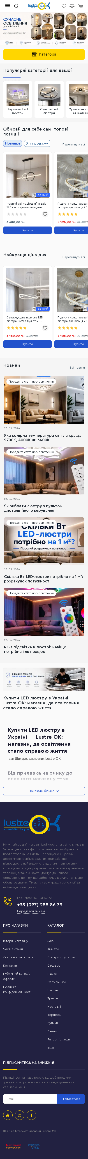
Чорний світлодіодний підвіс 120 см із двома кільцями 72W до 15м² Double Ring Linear (26, 206)
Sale (50, 941)
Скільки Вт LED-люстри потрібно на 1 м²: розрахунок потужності (43, 579)
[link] (27, 176)
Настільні (54, 1006)
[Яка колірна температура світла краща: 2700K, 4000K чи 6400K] (44, 400)
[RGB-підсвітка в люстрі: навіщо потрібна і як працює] (44, 612)
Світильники (56, 982)
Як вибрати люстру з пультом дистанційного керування (33, 508)
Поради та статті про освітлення (31, 381)
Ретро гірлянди (58, 1039)
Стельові (54, 965)
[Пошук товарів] (16, 6)
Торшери (54, 1014)
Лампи (52, 1031)
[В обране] (45, 214)
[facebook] (31, 1115)
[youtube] (8, 1115)
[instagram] (19, 1115)
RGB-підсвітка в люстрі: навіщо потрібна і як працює (35, 649)
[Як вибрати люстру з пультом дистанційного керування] (44, 471)
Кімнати (53, 949)
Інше (50, 1047)
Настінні (53, 990)
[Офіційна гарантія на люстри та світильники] (44, 679)
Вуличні (52, 1023)
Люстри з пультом (61, 957)
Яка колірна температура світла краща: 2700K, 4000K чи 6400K (43, 437)
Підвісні (52, 973)
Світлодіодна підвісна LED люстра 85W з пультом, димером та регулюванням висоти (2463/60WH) (25, 319)
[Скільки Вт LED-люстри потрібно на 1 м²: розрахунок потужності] (44, 541)
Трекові (53, 998)
